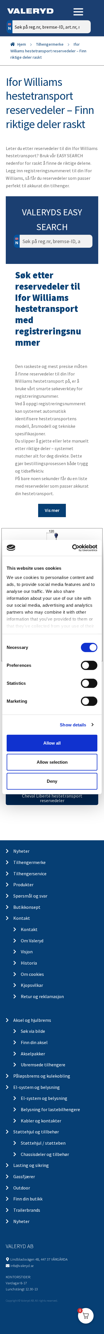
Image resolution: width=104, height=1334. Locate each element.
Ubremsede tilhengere (43, 1064)
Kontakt (21, 918)
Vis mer (52, 510)
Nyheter (21, 851)
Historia (29, 963)
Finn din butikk (27, 1199)
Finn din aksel (34, 1042)
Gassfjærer (24, 1176)
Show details (73, 724)
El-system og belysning (36, 1087)
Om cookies (32, 974)
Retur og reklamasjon (42, 996)
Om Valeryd (32, 940)
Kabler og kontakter (41, 1121)
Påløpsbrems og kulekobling (41, 1076)
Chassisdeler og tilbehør (45, 1154)
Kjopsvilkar (32, 985)
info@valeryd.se (22, 1265)
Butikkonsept (26, 907)
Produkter (23, 884)
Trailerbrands (26, 1210)
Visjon (27, 951)
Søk (82, 51)
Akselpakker (33, 1054)
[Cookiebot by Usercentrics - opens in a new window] (73, 548)
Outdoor (21, 1188)
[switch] (89, 665)
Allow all (52, 743)
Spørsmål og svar (30, 896)
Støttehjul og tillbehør (36, 1132)
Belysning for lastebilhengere (50, 1109)
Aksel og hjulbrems (32, 1020)
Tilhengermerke (50, 44)
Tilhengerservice (30, 873)
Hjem (21, 44)
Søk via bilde (33, 1031)
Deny (52, 780)
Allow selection (52, 762)
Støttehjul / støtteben (43, 1143)
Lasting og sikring (31, 1165)
